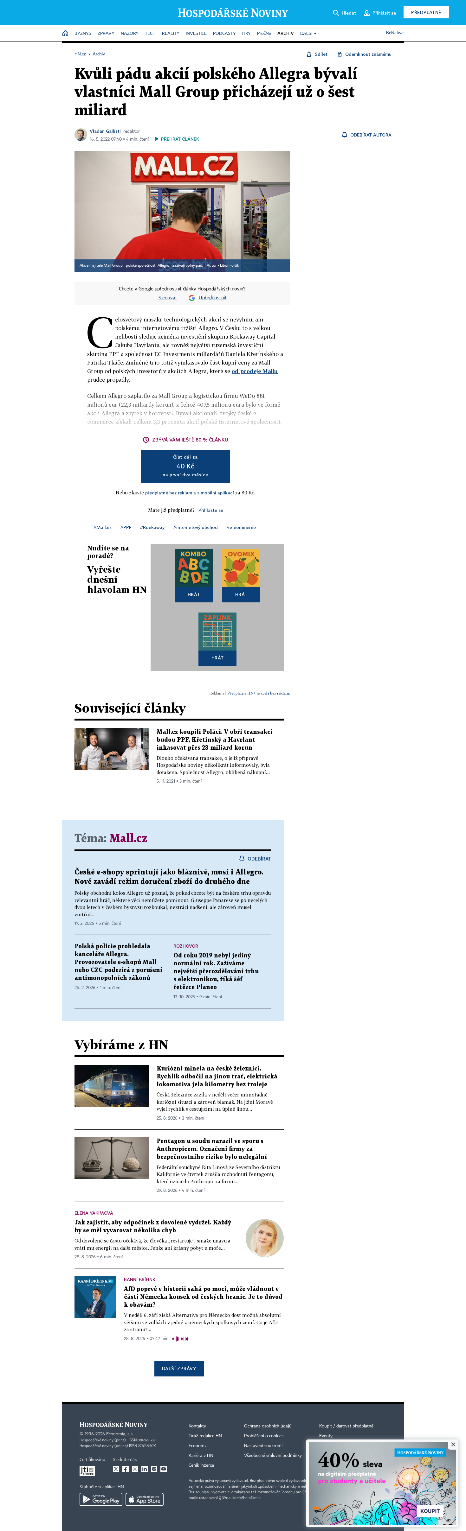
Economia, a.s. (119, 1434)
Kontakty (197, 1426)
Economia (198, 1446)
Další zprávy (179, 1368)
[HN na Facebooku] (125, 1469)
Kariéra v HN (201, 1455)
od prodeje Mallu (255, 371)
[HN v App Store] (145, 1499)
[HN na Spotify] (154, 1469)
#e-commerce (241, 527)
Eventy (326, 1436)
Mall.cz (128, 839)
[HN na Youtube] (163, 1469)
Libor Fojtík (229, 266)
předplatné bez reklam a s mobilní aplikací (189, 492)
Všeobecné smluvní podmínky (273, 1455)
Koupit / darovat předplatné (346, 1426)
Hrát (194, 594)
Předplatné (426, 12)
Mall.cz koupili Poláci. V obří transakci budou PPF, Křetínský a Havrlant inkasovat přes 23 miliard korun (215, 740)
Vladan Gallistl (105, 131)
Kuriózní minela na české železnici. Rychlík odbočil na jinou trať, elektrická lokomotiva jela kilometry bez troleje (217, 1076)
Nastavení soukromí (263, 1446)
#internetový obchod (195, 527)
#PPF (125, 527)
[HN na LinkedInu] (144, 1469)
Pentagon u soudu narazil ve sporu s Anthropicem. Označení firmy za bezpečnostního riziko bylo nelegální (212, 1149)
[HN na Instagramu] (135, 1469)
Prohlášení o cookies (263, 1436)
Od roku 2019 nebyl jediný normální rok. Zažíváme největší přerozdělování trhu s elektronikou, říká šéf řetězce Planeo (216, 971)
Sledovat (168, 298)
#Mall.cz (103, 527)
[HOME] (65, 34)
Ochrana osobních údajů (268, 1426)
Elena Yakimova (93, 1213)
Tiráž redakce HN (205, 1436)
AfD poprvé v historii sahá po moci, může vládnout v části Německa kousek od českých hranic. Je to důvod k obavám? (203, 1297)
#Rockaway (152, 527)
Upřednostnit (213, 298)
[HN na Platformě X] (116, 1469)
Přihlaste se (210, 510)
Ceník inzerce (201, 1465)
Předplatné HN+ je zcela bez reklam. (258, 693)
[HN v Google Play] (101, 1499)
